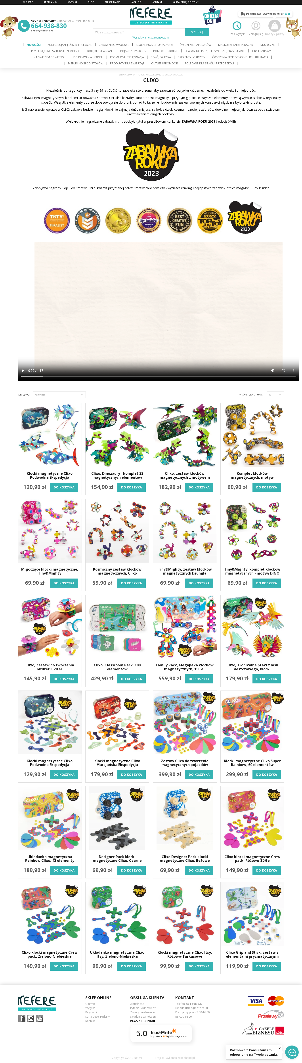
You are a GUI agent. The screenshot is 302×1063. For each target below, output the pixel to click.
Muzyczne (267, 45)
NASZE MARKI (112, 2)
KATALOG (136, 2)
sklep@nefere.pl (42, 30)
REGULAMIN (50, 2)
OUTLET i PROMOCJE (164, 63)
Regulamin (91, 1012)
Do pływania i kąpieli (88, 57)
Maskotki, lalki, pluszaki (236, 45)
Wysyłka (90, 1008)
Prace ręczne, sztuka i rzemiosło (55, 51)
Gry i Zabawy (261, 51)
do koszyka (64, 487)
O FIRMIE (28, 2)
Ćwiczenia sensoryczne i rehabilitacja (240, 57)
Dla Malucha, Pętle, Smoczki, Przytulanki (215, 51)
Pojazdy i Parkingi (133, 51)
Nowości (34, 45)
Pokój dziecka (161, 57)
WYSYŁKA (72, 2)
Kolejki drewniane (100, 51)
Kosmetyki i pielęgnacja (127, 57)
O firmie (90, 1004)
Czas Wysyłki (237, 34)
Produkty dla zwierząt (127, 63)
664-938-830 (49, 25)
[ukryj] (279, 1048)
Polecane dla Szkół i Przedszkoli (209, 63)
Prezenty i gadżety (191, 57)
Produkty (142, 74)
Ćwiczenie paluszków (195, 45)
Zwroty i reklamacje (142, 1012)
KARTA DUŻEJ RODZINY (185, 2)
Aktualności (137, 1004)
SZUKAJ (197, 32)
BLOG (91, 2)
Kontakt (90, 1021)
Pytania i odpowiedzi (143, 1008)
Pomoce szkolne (165, 51)
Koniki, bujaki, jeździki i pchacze (70, 45)
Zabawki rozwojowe (114, 45)
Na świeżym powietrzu (50, 57)
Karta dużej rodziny (97, 1017)
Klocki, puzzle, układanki (154, 45)
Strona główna (127, 74)
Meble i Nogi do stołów (85, 63)
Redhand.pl (187, 1057)
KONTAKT (157, 2)
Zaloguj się (256, 34)
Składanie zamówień (143, 1017)
